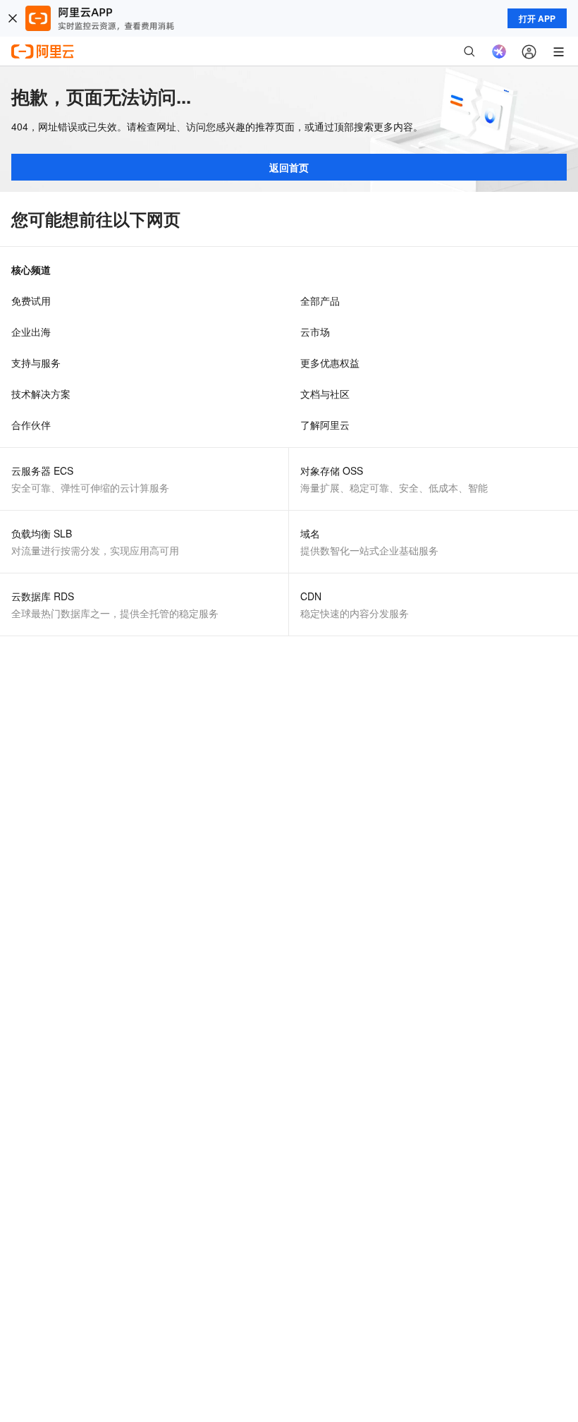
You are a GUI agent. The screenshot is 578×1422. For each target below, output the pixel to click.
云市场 (315, 331)
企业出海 (31, 331)
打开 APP (537, 18)
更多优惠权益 (329, 363)
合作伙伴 (31, 425)
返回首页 (289, 167)
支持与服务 (36, 363)
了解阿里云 (325, 425)
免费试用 (31, 300)
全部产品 (320, 300)
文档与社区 (325, 394)
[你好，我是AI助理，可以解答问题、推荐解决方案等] (499, 51)
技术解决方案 (40, 394)
